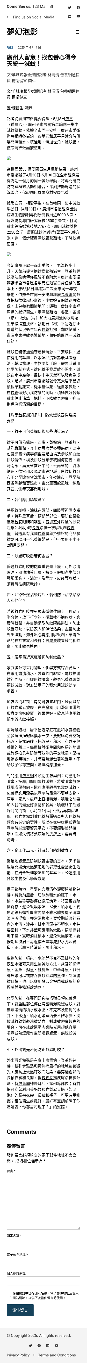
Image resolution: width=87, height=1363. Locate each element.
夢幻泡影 (22, 31)
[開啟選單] (77, 32)
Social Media (43, 17)
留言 (11, 1171)
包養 (69, 118)
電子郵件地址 (17, 1254)
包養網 (66, 91)
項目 (10, 47)
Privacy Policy (18, 1355)
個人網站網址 (16, 1273)
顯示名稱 (14, 1236)
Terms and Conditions (57, 1355)
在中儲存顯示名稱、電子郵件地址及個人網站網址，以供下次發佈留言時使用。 (46, 1295)
